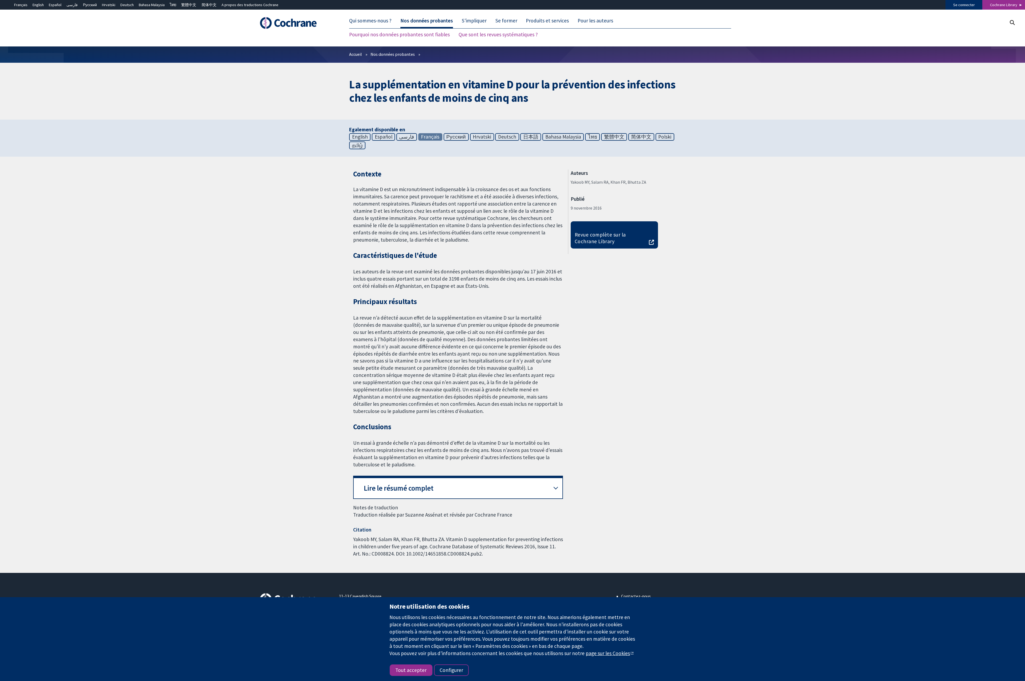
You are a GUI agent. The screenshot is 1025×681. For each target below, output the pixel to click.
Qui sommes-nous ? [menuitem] (370, 21)
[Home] (295, 23)
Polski (664, 136)
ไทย (173, 4)
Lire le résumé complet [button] (398, 488)
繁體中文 (188, 4)
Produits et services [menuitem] (547, 21)
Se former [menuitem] (506, 21)
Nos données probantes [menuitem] (426, 21)
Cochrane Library (1003, 4)
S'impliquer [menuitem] (474, 21)
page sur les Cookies (608, 653)
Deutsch (127, 4)
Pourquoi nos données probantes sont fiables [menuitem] (399, 35)
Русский (90, 4)
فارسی (72, 4)
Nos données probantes (392, 54)
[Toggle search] (1012, 22)
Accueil (355, 54)
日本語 (530, 136)
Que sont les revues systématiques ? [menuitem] (498, 35)
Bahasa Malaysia (152, 4)
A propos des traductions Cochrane (250, 4)
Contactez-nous (636, 596)
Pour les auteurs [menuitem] (595, 21)
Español (55, 4)
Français (20, 4)
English (38, 4)
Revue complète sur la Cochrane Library (600, 238)
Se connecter (964, 4)
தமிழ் (357, 145)
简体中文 (209, 4)
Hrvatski (108, 4)
